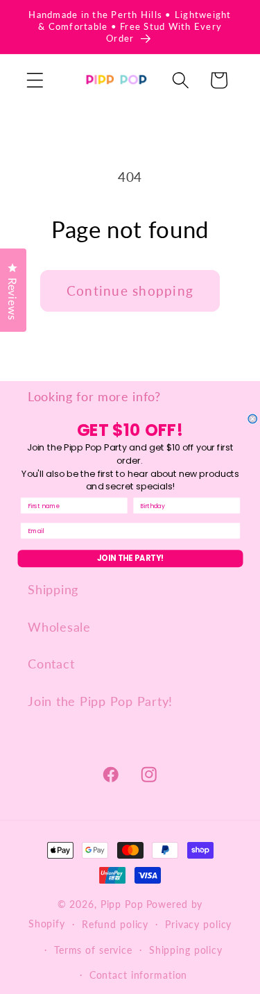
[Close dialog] (252, 418)
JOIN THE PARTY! (130, 558)
